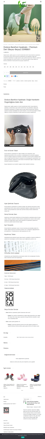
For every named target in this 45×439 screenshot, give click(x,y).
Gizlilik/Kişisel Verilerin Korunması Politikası (13, 429)
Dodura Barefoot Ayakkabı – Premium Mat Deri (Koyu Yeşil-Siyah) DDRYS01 (33, 403)
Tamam (23, 437)
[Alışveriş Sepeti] (40, 1)
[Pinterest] (10, 87)
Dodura (5, 84)
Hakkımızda (6, 399)
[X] (9, 87)
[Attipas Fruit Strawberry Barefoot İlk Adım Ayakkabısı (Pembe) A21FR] (22, 377)
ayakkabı (18, 80)
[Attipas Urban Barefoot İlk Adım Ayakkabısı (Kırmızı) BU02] (9, 377)
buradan (21, 60)
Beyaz (33, 80)
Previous (6, 23)
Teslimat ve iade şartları (9, 431)
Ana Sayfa (5, 44)
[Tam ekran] (31, 145)
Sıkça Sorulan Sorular (8, 425)
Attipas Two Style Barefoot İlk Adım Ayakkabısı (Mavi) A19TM (35, 385)
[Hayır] (43, 436)
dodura (36, 80)
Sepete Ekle (25, 72)
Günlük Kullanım (11, 44)
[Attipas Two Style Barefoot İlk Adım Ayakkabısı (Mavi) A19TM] (35, 377)
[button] (19, 130)
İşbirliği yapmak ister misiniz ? (10, 403)
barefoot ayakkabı (27, 80)
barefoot (22, 80)
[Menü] (4, 2)
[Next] (39, 378)
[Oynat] (5, 145)
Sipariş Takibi (6, 423)
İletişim (5, 401)
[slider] (18, 145)
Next (39, 23)
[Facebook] (7, 87)
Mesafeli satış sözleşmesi (9, 427)
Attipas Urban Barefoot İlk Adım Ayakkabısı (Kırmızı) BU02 (9, 385)
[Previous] (5, 378)
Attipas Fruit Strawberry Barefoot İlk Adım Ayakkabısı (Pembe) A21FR (22, 385)
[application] (18, 131)
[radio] (5, 67)
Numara (5, 63)
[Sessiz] (30, 145)
